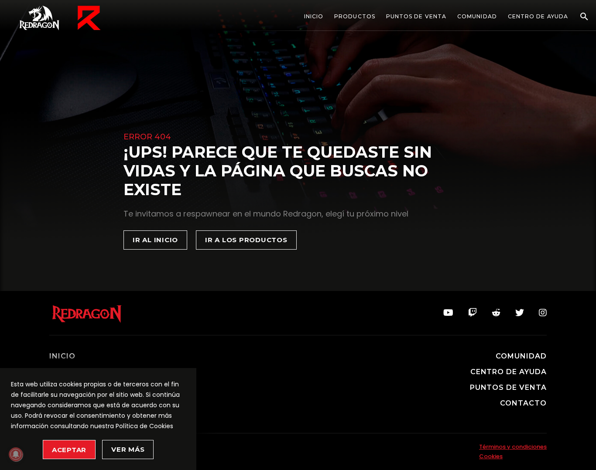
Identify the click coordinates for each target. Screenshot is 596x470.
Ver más (127, 449)
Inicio (313, 16)
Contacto (523, 403)
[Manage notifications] (16, 454)
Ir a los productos (246, 240)
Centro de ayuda (538, 16)
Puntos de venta (416, 16)
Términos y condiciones (513, 447)
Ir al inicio (155, 240)
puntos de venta (508, 387)
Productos (354, 16)
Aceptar (69, 450)
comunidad (521, 356)
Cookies (491, 456)
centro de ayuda (508, 372)
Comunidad (477, 16)
